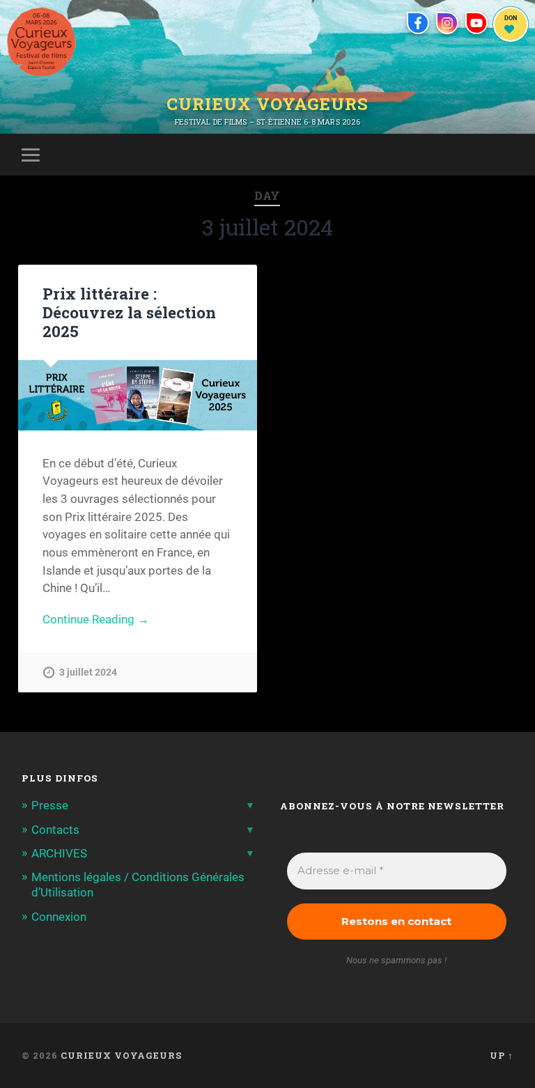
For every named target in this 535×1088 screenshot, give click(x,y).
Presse (49, 805)
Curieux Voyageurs (267, 105)
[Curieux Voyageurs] (41, 42)
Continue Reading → (95, 619)
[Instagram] (447, 23)
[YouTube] (476, 23)
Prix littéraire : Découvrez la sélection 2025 (129, 312)
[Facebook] (418, 23)
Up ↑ (501, 1055)
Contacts (55, 830)
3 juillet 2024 (88, 672)
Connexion (58, 917)
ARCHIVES (59, 853)
